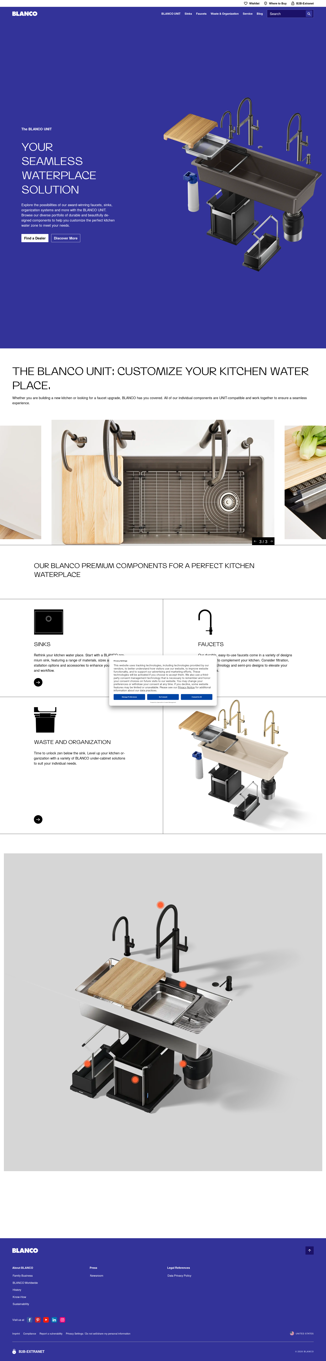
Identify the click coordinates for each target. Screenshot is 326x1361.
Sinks (188, 14)
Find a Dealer (35, 238)
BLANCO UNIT (171, 14)
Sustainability (21, 1304)
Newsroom (96, 1275)
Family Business (23, 1275)
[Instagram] (62, 1320)
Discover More (66, 238)
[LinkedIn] (54, 1320)
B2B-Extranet (31, 1351)
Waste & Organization (225, 14)
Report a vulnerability (51, 1333)
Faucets (201, 14)
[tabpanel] (163, 482)
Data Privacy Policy (179, 1275)
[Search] (309, 13)
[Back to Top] (309, 1250)
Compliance (29, 1333)
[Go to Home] (24, 13)
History (17, 1290)
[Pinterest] (38, 1320)
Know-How (19, 1297)
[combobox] (290, 14)
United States (305, 1333)
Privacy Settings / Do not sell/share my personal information (98, 1333)
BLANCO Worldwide (25, 1283)
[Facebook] (29, 1320)
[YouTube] (46, 1320)
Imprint (16, 1333)
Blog (260, 14)
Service (248, 14)
